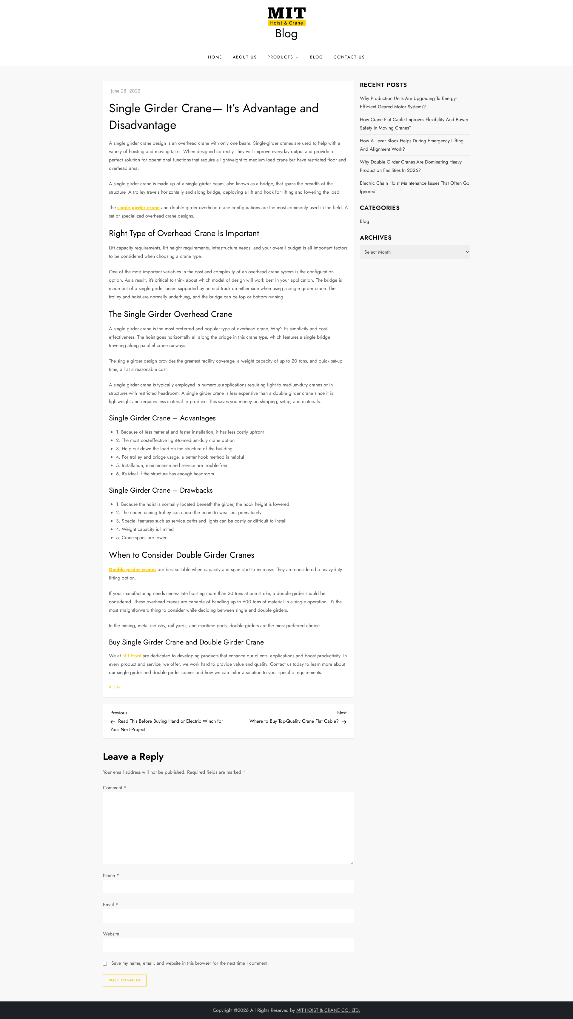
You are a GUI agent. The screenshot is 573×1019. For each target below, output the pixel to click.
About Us (245, 57)
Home (215, 57)
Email (110, 904)
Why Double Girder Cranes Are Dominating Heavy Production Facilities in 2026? (411, 166)
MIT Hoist (131, 655)
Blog (286, 33)
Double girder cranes (132, 569)
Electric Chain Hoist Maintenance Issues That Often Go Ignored (414, 187)
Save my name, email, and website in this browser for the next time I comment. (190, 963)
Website (111, 933)
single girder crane (138, 207)
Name (111, 875)
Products (280, 57)
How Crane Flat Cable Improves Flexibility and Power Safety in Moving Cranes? (414, 123)
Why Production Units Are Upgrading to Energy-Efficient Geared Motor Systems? (408, 102)
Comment (114, 787)
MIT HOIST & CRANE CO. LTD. (328, 1010)
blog (114, 687)
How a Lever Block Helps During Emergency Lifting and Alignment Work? (411, 144)
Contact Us (349, 57)
